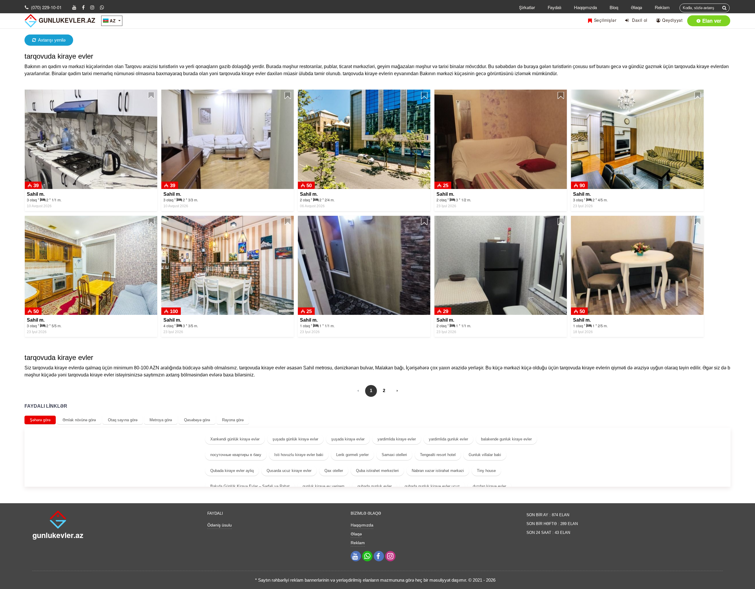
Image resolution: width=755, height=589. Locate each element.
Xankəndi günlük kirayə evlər (235, 439)
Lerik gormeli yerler (352, 455)
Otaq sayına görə (122, 420)
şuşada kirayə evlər (348, 439)
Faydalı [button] (554, 7)
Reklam (662, 7)
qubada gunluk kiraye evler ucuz (432, 486)
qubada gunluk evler (374, 486)
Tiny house (486, 470)
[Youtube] (74, 7)
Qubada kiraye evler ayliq (232, 470)
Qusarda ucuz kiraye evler (289, 470)
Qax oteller (333, 470)
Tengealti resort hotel (438, 455)
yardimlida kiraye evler (397, 439)
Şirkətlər (527, 7)
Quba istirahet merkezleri (377, 470)
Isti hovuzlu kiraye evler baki (298, 455)
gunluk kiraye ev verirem (323, 486)
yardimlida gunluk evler (448, 439)
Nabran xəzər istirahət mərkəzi (438, 470)
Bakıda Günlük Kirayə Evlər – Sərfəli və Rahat (250, 486)
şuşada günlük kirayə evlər (295, 439)
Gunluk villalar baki (485, 455)
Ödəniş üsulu (219, 525)
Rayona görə (233, 420)
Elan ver (711, 20)
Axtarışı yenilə (51, 39)
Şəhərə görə (40, 420)
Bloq (614, 7)
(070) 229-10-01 (46, 7)
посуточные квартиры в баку (235, 455)
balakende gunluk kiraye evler (506, 439)
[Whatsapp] (102, 7)
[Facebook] (83, 7)
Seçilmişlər (604, 20)
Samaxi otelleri (394, 455)
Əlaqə (636, 7)
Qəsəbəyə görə (197, 420)
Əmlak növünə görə (79, 420)
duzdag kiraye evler (489, 486)
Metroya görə (161, 420)
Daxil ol (638, 20)
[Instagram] (92, 7)
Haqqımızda (585, 7)
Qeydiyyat (672, 20)
